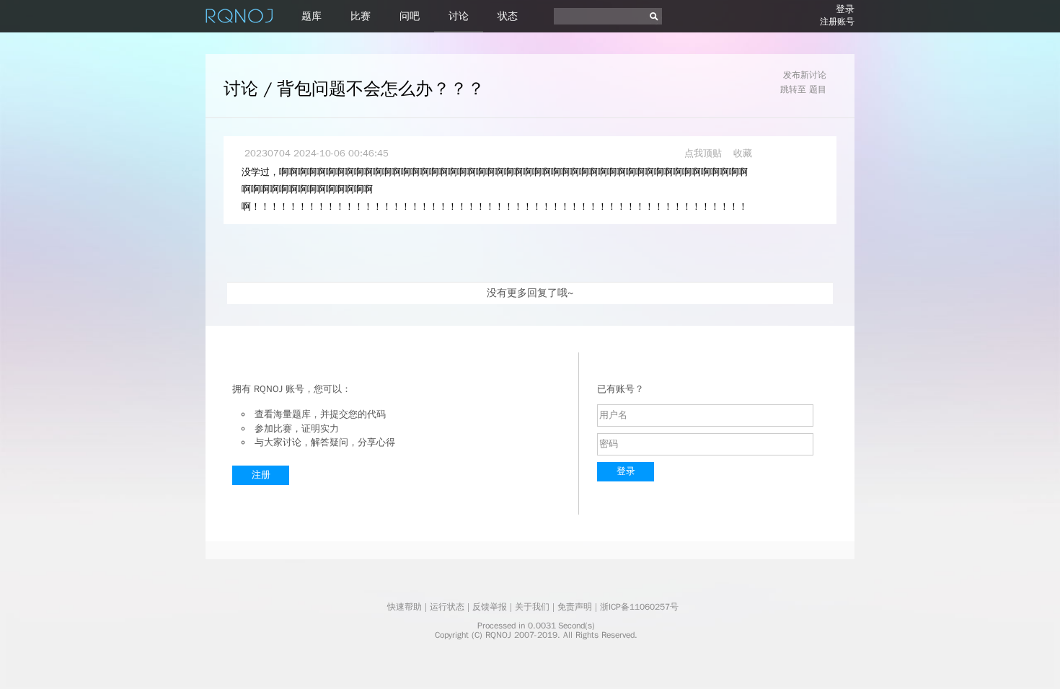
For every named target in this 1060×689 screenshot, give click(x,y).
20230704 (267, 153)
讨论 (459, 16)
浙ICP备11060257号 (639, 607)
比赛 (360, 16)
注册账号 (837, 21)
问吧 (409, 16)
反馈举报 (489, 607)
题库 (311, 16)
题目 (817, 89)
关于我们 (532, 607)
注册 (261, 474)
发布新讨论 (804, 75)
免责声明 (574, 607)
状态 (508, 16)
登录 (845, 9)
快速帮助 (404, 607)
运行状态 (447, 607)
